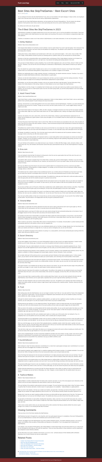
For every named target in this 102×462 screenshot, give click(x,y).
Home (58, 2)
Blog (62, 2)
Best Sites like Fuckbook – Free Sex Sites (27, 452)
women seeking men (60, 451)
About (67, 2)
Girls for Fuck (52, 451)
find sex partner (30, 451)
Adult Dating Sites (22, 451)
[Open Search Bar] (82, 3)
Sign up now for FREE (75, 2)
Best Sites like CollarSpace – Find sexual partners (29, 454)
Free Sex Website (46, 451)
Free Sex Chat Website (37, 451)
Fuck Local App (23, 3)
